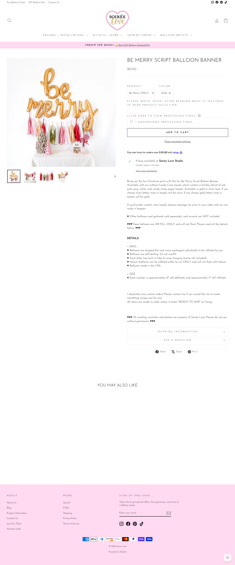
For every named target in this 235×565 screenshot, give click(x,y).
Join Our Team (14, 524)
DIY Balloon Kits (37, 2)
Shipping (67, 513)
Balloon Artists (175, 35)
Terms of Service (71, 524)
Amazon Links (14, 529)
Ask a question (178, 340)
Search (66, 503)
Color (165, 86)
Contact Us (53, 2)
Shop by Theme (140, 35)
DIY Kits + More (106, 35)
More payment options (177, 141)
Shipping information (178, 332)
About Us (11, 503)
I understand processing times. (164, 122)
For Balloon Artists (16, 2)
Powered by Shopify (117, 552)
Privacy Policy (70, 518)
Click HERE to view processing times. (161, 116)
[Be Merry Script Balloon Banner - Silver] (35, 464)
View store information (146, 171)
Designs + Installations (64, 35)
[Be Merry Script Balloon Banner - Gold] (31, 464)
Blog (9, 508)
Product (134, 86)
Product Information (17, 513)
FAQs (66, 508)
